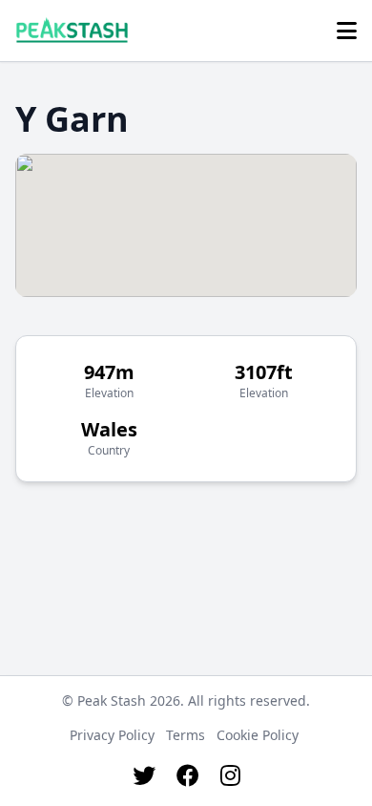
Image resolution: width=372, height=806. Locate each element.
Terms (185, 735)
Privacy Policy (112, 735)
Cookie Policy (258, 735)
